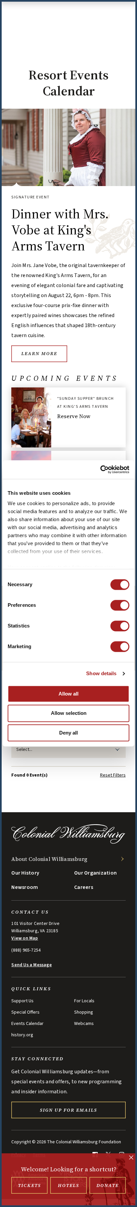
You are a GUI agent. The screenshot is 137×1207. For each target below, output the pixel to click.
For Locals (84, 1001)
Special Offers (25, 1012)
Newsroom (24, 887)
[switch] (119, 605)
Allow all (68, 694)
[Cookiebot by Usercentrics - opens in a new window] (100, 469)
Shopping (83, 1012)
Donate (107, 1185)
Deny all (68, 733)
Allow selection (68, 713)
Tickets (29, 1185)
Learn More (39, 353)
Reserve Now (73, 416)
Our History (25, 873)
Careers (83, 887)
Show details (101, 673)
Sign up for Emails (68, 1110)
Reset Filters (113, 775)
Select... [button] (24, 749)
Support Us (22, 1001)
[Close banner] (131, 1158)
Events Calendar (27, 1023)
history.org (22, 1035)
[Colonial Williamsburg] (68, 842)
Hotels (68, 1185)
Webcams (84, 1023)
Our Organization (95, 873)
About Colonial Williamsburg (49, 859)
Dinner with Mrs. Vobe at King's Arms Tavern (60, 230)
